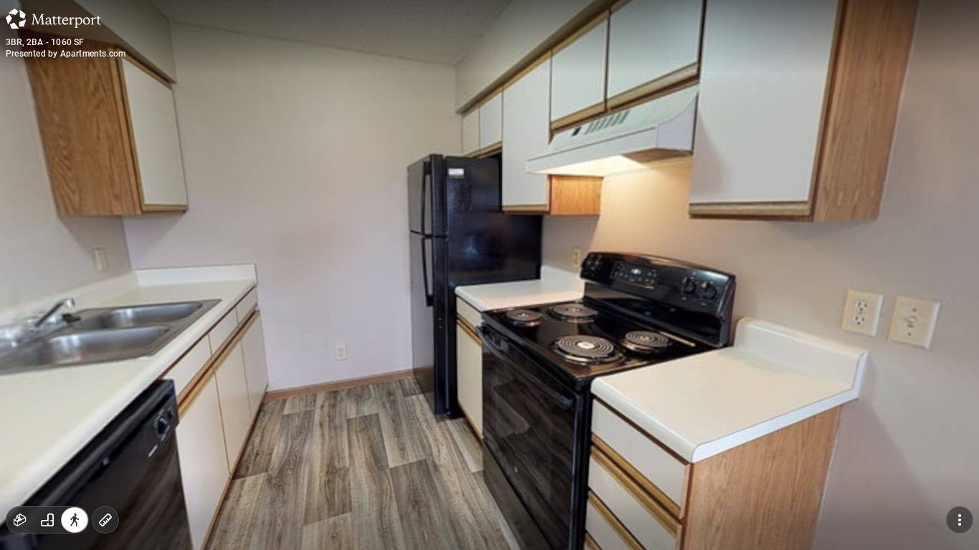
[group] (47, 520)
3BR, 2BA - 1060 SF (45, 42)
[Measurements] (105, 520)
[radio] (20, 520)
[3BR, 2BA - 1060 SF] (489, 275)
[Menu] (959, 520)
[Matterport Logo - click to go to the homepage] (53, 19)
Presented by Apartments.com (65, 54)
